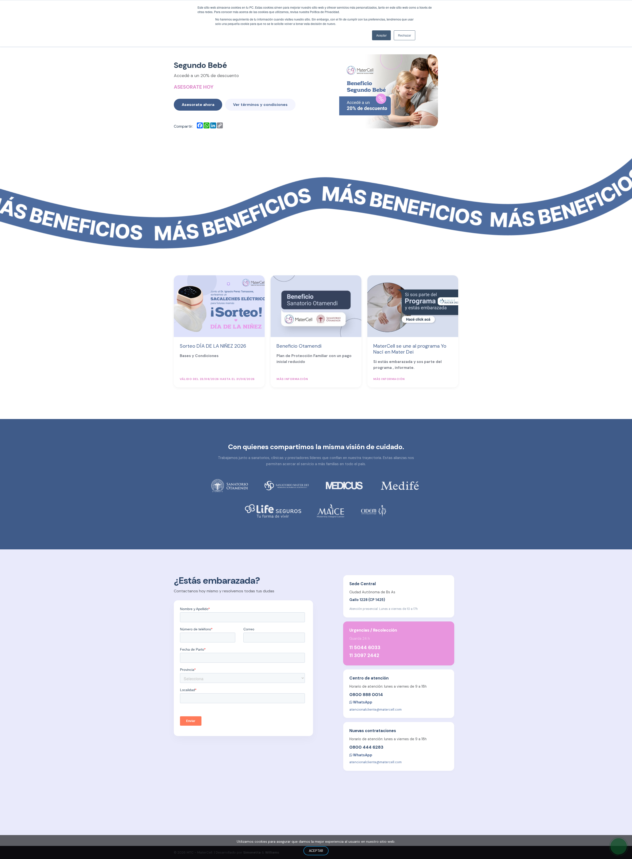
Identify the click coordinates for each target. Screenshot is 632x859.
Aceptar (316, 850)
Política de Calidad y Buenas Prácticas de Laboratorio (414, 832)
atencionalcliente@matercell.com (375, 709)
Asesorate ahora (198, 104)
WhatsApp (362, 702)
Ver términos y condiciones (260, 104)
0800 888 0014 (366, 694)
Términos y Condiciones (438, 824)
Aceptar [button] (381, 35)
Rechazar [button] (404, 35)
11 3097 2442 (364, 655)
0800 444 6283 (366, 747)
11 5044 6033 (364, 647)
